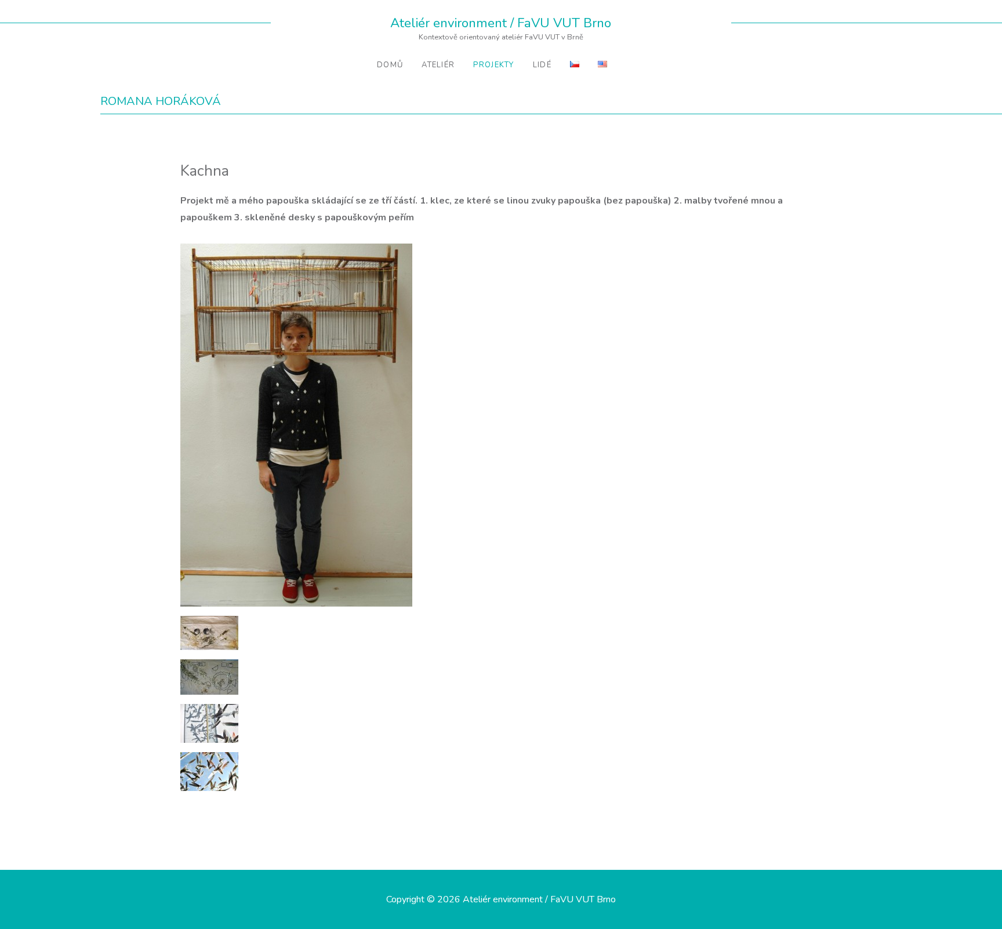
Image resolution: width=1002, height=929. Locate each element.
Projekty (493, 65)
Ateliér (438, 65)
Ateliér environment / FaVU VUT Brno (500, 23)
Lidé (542, 65)
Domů (390, 65)
